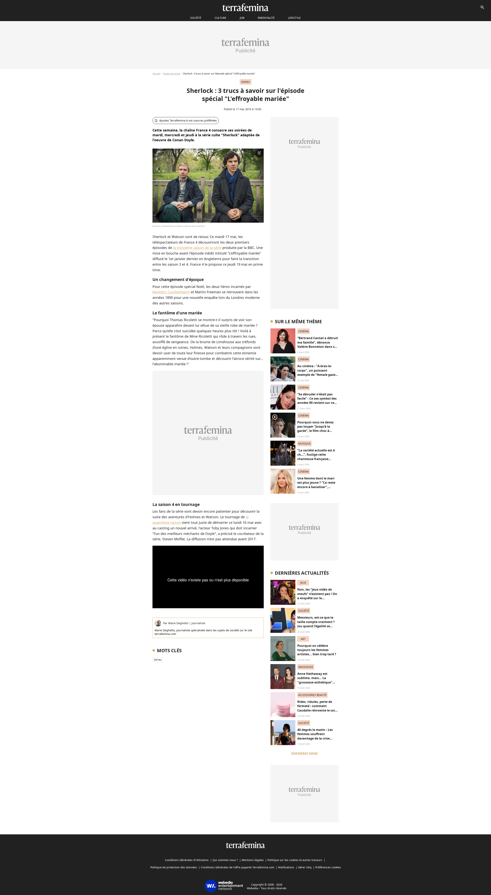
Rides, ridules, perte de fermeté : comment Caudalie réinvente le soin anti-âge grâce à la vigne (317, 708)
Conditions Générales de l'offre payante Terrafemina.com (237, 867)
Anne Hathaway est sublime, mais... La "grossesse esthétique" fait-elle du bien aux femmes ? (314, 682)
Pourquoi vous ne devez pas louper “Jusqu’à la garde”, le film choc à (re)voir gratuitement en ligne (315, 431)
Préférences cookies (328, 867)
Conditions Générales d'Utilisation (187, 860)
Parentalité (266, 18)
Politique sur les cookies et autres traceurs (295, 860)
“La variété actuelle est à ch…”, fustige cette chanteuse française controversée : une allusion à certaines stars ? (317, 459)
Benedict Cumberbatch (171, 292)
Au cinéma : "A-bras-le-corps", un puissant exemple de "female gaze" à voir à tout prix (317, 372)
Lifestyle (294, 18)
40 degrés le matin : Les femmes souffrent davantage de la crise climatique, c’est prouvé (315, 736)
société (195, 18)
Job (242, 18)
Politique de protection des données (173, 867)
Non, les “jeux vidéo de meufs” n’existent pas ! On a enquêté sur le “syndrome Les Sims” (317, 595)
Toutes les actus (171, 73)
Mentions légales (253, 860)
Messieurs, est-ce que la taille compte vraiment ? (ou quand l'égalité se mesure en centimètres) (316, 623)
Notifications (286, 867)
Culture (220, 18)
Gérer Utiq (304, 867)
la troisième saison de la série (197, 247)
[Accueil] (245, 7)
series (158, 659)
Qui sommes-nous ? (225, 860)
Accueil (156, 73)
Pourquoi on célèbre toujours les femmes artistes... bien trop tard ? (316, 650)
